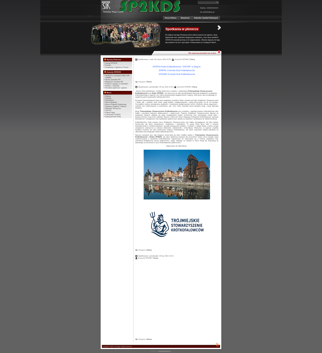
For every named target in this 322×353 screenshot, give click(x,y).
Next (219, 27)
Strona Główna (170, 18)
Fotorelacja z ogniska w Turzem (117, 67)
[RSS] (217, 345)
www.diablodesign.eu (165, 351)
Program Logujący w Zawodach (116, 84)
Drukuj (192, 59)
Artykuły (108, 98)
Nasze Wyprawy (111, 102)
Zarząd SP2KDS (111, 63)
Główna (108, 96)
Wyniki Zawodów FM (112, 80)
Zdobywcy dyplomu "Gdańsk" (116, 106)
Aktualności (185, 18)
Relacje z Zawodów (112, 86)
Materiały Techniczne (113, 108)
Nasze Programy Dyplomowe (115, 104)
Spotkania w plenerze (182, 29)
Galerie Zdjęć (110, 112)
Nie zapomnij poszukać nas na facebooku (201, 53)
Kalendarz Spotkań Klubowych (206, 18)
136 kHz (108, 110)
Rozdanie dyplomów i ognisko (116, 88)
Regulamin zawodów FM (114, 82)
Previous (160, 27)
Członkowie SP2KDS (113, 114)
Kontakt (108, 65)
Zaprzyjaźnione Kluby (113, 116)
